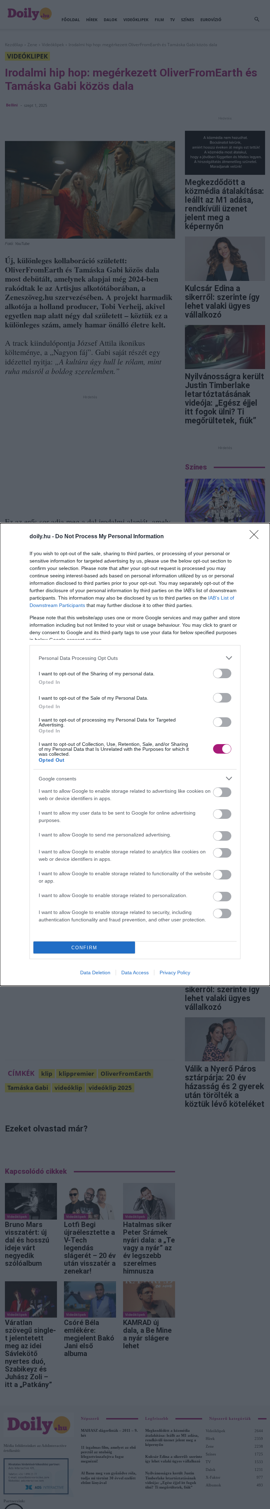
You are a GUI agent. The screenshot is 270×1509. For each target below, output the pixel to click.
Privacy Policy (175, 972)
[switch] (222, 673)
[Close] (256, 537)
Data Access (135, 972)
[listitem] (135, 658)
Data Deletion (95, 972)
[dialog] (135, 754)
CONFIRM (84, 947)
